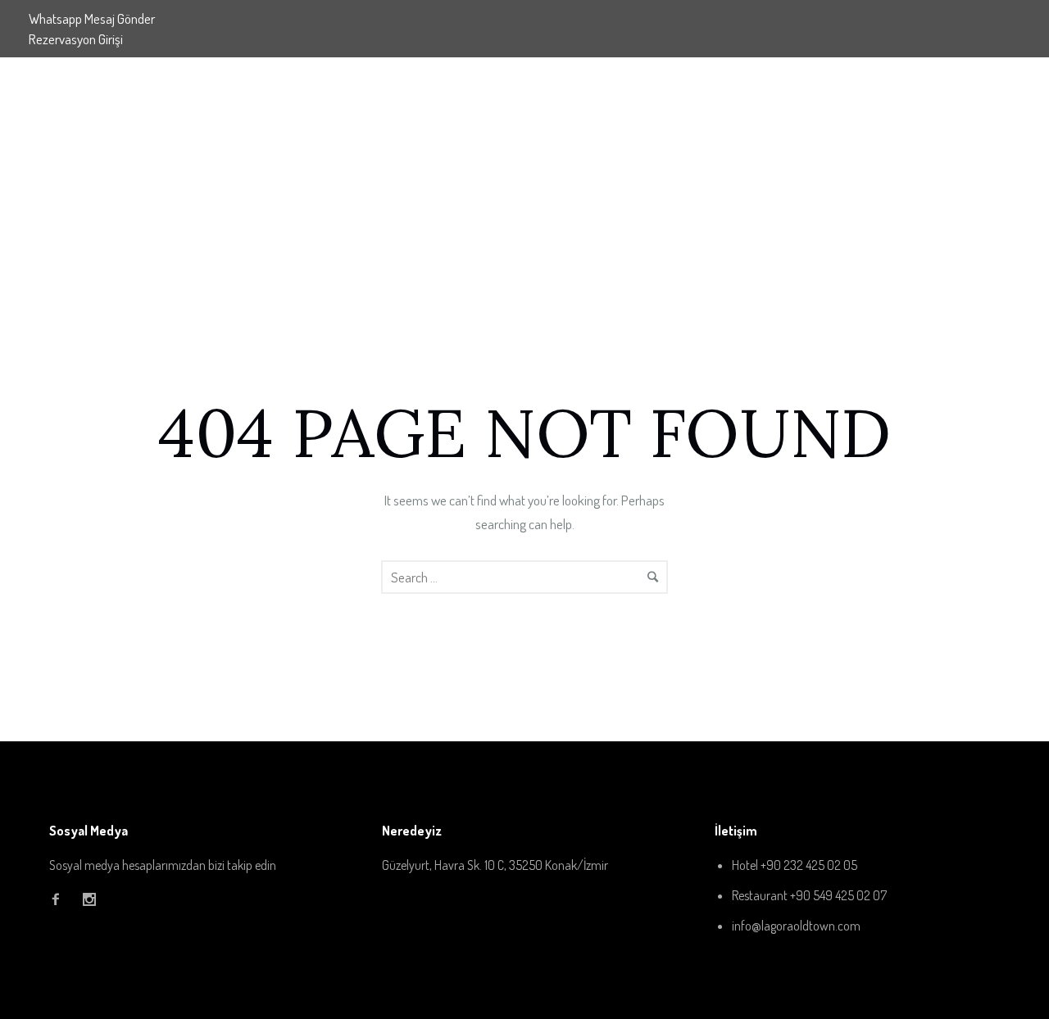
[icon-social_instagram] (89, 900)
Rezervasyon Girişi (76, 39)
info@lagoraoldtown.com (796, 925)
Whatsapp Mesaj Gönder (92, 18)
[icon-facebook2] (59, 900)
